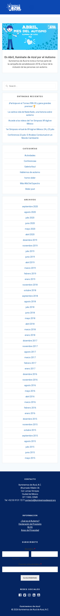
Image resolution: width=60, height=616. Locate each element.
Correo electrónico (30, 564)
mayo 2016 (30, 391)
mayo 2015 (30, 458)
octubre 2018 (30, 290)
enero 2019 (30, 279)
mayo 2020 (30, 229)
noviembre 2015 (30, 424)
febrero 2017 (30, 363)
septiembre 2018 (30, 296)
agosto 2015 (30, 441)
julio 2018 (30, 307)
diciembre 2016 (30, 374)
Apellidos (44, 558)
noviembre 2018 (30, 285)
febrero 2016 (30, 408)
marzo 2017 (30, 357)
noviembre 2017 (30, 346)
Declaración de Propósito (30, 524)
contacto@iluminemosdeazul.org (40, 500)
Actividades (30, 155)
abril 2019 (30, 262)
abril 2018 (30, 324)
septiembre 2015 (30, 435)
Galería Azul (30, 166)
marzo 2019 (30, 268)
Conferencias (30, 161)
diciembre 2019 (30, 240)
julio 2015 (30, 447)
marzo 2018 (30, 329)
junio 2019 (30, 257)
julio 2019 (30, 251)
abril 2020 (30, 234)
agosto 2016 (30, 385)
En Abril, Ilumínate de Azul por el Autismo (30, 57)
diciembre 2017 (30, 340)
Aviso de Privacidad (30, 530)
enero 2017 (30, 368)
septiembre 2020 (30, 206)
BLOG (30, 527)
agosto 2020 (30, 212)
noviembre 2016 (30, 380)
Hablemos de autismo (30, 172)
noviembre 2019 (30, 245)
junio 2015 (30, 452)
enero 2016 (30, 413)
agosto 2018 (30, 301)
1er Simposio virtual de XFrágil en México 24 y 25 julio (30, 129)
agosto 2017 (30, 352)
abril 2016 (30, 396)
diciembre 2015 (30, 419)
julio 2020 (30, 218)
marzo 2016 (30, 402)
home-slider (30, 178)
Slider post (30, 189)
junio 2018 (30, 313)
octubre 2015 (30, 430)
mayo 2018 (30, 318)
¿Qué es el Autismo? (30, 521)
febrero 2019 (30, 273)
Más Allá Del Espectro (30, 183)
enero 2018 (30, 335)
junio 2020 (30, 223)
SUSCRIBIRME (30, 578)
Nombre (30, 549)
